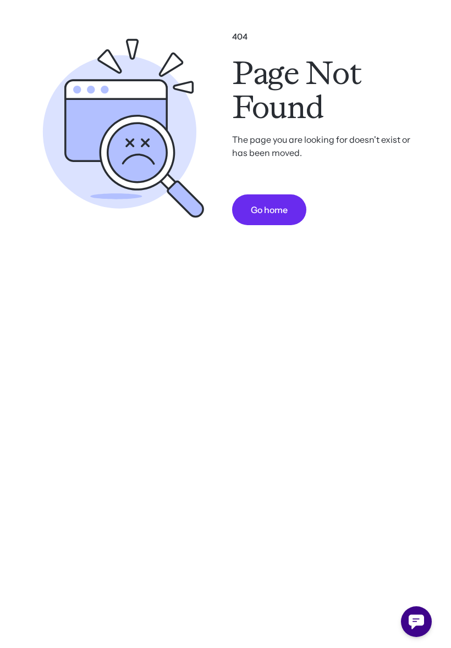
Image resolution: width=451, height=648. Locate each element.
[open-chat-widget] (416, 621)
